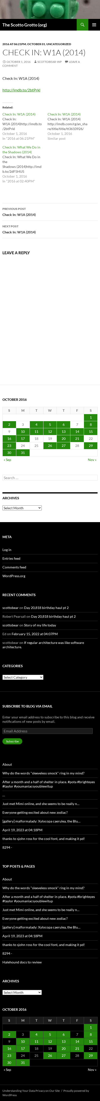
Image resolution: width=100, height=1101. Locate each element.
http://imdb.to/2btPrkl (21, 90)
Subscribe (12, 741)
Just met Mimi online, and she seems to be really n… (40, 804)
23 (9, 446)
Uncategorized (58, 44)
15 (91, 431)
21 (77, 438)
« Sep (7, 460)
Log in (6, 550)
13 (64, 431)
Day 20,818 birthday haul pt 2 (46, 608)
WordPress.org (13, 576)
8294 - (7, 847)
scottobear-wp (49, 62)
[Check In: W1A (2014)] (25, 126)
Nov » (92, 460)
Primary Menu (94, 25)
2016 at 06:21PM (14, 44)
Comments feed (14, 567)
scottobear (10, 608)
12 (50, 431)
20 (64, 438)
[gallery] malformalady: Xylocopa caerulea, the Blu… (41, 821)
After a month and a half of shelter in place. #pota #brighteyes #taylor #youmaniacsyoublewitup (48, 784)
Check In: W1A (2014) (19, 212)
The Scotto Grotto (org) (24, 24)
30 (9, 453)
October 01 (36, 44)
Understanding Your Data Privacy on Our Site (31, 1091)
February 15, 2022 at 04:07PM (35, 634)
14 (77, 431)
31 (23, 453)
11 (36, 431)
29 (91, 446)
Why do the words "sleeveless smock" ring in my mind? (43, 773)
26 (50, 446)
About (7, 764)
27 (64, 446)
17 (23, 438)
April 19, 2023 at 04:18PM (22, 830)
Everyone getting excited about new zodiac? (35, 812)
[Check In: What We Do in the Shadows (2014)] (25, 164)
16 (9, 438)
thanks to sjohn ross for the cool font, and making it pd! (43, 839)
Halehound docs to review (22, 962)
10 (23, 431)
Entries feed (11, 558)
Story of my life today (40, 625)
